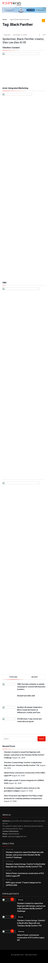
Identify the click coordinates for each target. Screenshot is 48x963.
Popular (13, 677)
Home (4, 19)
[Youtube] (29, 958)
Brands (20, 900)
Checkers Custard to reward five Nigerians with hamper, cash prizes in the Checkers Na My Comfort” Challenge (24, 755)
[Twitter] (22, 958)
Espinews (7, 35)
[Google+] (25, 958)
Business (21, 931)
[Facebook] (19, 958)
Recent (35, 677)
